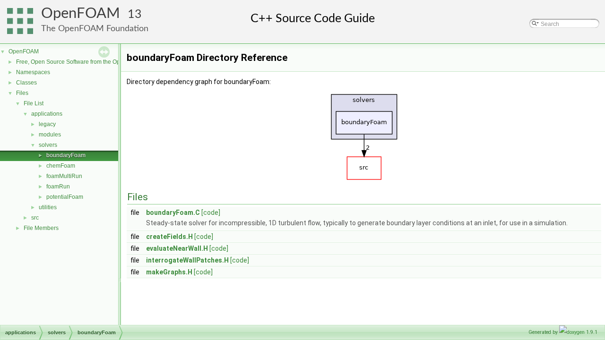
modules (50, 134)
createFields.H (169, 236)
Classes (26, 82)
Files (22, 93)
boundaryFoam (66, 155)
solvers (48, 145)
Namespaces (33, 72)
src (35, 217)
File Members (41, 228)
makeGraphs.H (169, 272)
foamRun (58, 186)
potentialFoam (64, 197)
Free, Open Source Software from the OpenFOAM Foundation (94, 62)
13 (135, 14)
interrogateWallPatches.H (187, 260)
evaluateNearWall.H (177, 248)
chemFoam (60, 165)
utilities (48, 207)
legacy (47, 124)
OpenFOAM (80, 13)
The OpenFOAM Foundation (94, 28)
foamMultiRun (64, 176)
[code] (210, 212)
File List (33, 103)
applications (46, 113)
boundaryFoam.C (173, 212)
